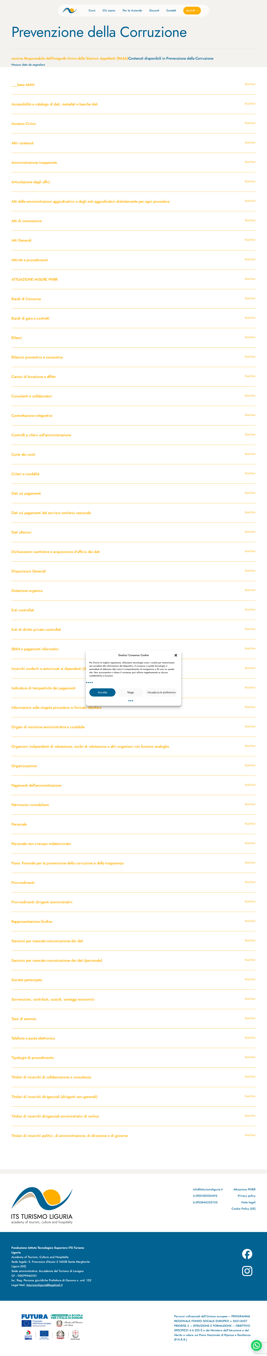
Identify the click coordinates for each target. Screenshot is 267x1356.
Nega (130, 692)
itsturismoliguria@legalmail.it (44, 1285)
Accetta (102, 692)
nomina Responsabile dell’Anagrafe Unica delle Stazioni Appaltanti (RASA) (69, 58)
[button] (176, 655)
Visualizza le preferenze (161, 692)
